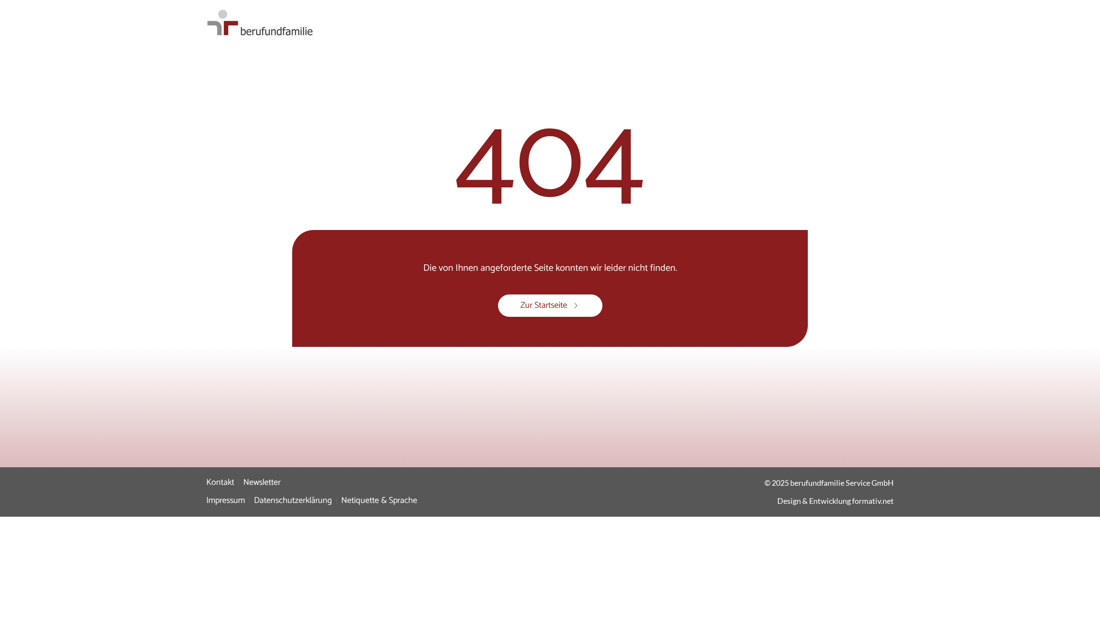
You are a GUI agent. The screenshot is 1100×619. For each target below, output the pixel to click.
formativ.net (873, 501)
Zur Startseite (543, 305)
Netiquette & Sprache (379, 501)
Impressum (225, 501)
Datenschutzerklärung (293, 501)
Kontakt (220, 483)
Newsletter (262, 483)
